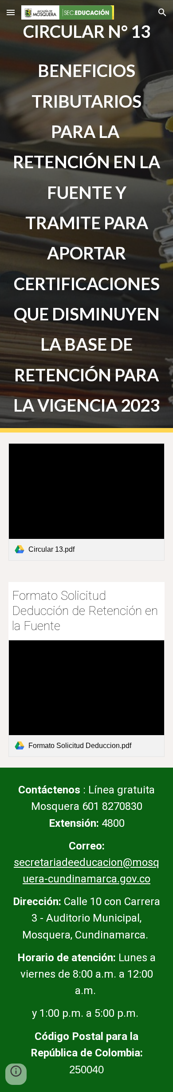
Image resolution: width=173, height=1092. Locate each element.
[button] (10, 12)
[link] (86, 502)
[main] (86, 216)
